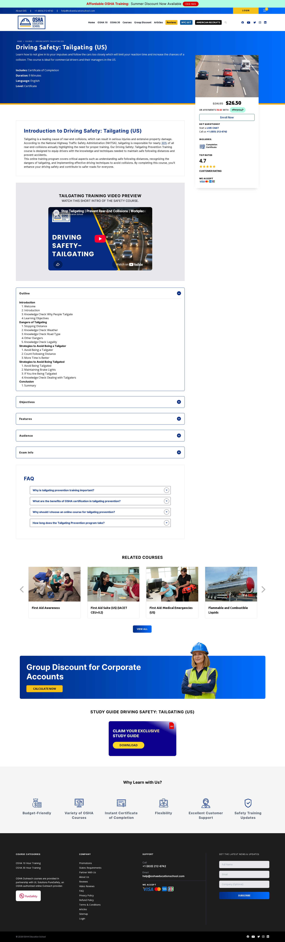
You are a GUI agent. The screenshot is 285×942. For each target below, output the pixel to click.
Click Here (190, 3)
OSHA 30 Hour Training (28, 867)
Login (82, 918)
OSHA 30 (115, 22)
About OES (21, 11)
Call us (213, 131)
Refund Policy (86, 900)
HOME (19, 41)
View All (142, 629)
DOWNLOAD (128, 745)
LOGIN (245, 10)
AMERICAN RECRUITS (208, 22)
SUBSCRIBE (244, 895)
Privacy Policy (86, 895)
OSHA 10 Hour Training (28, 863)
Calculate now (44, 689)
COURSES (28, 41)
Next (264, 589)
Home (91, 22)
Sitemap (83, 913)
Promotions (85, 863)
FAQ (81, 890)
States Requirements (90, 867)
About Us (84, 877)
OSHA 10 (102, 22)
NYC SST (186, 22)
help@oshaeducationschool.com (78, 11)
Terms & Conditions (90, 904)
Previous (22, 589)
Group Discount (142, 22)
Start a (209, 128)
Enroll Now (227, 117)
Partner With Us (87, 872)
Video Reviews (87, 886)
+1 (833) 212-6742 (44, 11)
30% (164, 143)
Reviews (171, 22)
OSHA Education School (34, 936)
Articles (158, 22)
